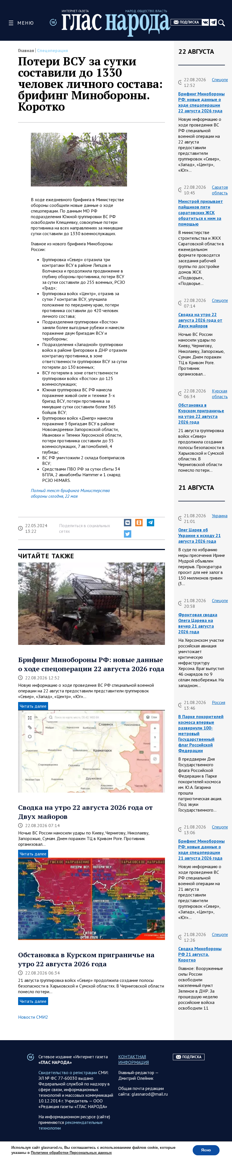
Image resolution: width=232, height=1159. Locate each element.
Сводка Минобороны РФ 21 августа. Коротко (200, 954)
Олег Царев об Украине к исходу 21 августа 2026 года (199, 535)
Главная (26, 50)
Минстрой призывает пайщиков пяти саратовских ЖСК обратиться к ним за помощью (200, 212)
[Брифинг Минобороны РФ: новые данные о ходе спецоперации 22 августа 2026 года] (91, 604)
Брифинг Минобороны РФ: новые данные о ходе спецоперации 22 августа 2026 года (91, 664)
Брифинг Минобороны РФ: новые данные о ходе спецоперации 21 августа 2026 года (201, 849)
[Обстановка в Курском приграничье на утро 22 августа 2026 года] (91, 899)
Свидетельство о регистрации (67, 1072)
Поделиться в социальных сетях (84, 528)
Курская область (220, 393)
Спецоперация (52, 50)
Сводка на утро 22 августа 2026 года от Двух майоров (200, 320)
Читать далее (33, 706)
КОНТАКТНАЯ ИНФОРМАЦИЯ (133, 1059)
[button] (127, 522)
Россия (218, 702)
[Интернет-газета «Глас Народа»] (116, 25)
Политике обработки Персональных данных (71, 1152)
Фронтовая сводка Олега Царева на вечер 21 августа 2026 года (197, 623)
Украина (219, 515)
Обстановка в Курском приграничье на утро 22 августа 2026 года (86, 959)
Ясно (206, 1150)
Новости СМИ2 (33, 1017)
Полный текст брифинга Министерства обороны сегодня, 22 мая (70, 493)
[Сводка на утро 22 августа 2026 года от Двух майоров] (91, 752)
